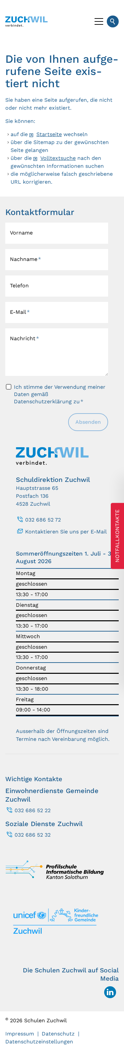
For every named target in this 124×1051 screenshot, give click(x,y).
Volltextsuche (58, 158)
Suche (113, 21)
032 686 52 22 (33, 810)
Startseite (49, 134)
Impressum (19, 1034)
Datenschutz (58, 1034)
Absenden (88, 422)
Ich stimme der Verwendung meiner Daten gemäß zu (59, 394)
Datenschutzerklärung (43, 401)
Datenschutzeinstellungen (39, 1041)
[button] (99, 21)
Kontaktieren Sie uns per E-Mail (66, 531)
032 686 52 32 (33, 835)
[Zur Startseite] (26, 21)
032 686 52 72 (43, 520)
